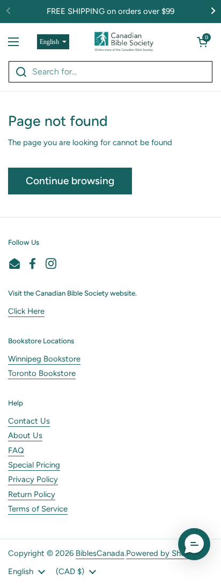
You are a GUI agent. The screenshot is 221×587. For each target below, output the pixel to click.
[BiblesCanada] (124, 41)
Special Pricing (34, 465)
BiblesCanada (100, 553)
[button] (202, 41)
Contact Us (29, 421)
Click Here (26, 311)
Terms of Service (38, 509)
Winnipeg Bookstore (44, 359)
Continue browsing (70, 181)
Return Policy (31, 494)
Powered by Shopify (162, 553)
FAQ (16, 450)
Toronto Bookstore (42, 373)
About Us (25, 435)
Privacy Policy (33, 479)
